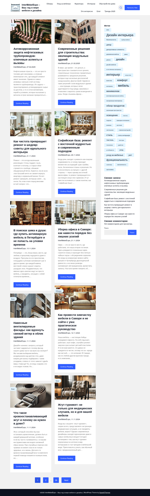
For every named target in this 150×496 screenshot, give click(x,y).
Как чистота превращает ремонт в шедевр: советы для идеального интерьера (30, 146)
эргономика (110, 170)
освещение (112, 115)
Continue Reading (22, 103)
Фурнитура (79, 3)
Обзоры (50, 3)
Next (66, 480)
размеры (108, 125)
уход (121, 150)
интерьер (113, 74)
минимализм (112, 91)
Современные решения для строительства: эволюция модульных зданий (74, 54)
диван (126, 54)
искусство (128, 75)
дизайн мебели (111, 65)
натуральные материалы (114, 101)
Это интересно (87, 11)
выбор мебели (126, 40)
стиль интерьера (124, 135)
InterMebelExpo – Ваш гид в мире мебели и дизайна (31, 7)
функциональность (116, 159)
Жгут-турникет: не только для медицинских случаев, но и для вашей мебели (75, 410)
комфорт (122, 80)
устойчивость (110, 150)
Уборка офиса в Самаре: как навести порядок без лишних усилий (74, 232)
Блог (99, 11)
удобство (120, 145)
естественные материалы (113, 69)
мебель (123, 85)
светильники (109, 130)
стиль (109, 135)
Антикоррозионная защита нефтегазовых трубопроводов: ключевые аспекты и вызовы (28, 56)
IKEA (107, 30)
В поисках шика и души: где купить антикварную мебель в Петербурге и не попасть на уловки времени (30, 237)
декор (108, 44)
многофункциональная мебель (115, 96)
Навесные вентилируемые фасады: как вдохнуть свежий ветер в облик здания (29, 330)
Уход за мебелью (64, 3)
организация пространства (113, 110)
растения (119, 125)
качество (109, 81)
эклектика (109, 164)
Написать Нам (132, 7)
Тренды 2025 (110, 11)
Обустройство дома (107, 3)
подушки (108, 120)
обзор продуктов (115, 105)
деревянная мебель (112, 54)
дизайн (120, 59)
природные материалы (123, 120)
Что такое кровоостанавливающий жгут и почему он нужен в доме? (30, 418)
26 (56, 480)
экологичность (121, 165)
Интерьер (91, 3)
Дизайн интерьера (119, 35)
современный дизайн (125, 130)
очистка (125, 115)
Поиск (106, 228)
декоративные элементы (115, 49)
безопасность (111, 39)
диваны (108, 60)
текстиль (109, 140)
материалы (109, 86)
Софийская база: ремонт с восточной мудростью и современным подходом (75, 145)
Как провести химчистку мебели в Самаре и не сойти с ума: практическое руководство (74, 322)
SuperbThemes (104, 492)
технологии (109, 145)
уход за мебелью (114, 154)
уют (130, 155)
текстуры (121, 140)
